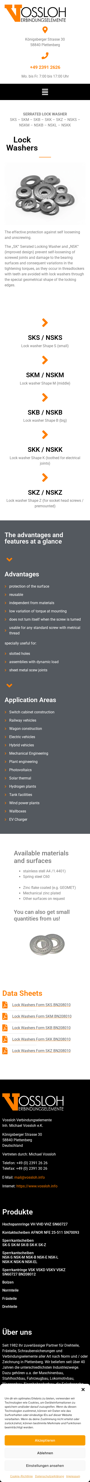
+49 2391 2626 (45, 67)
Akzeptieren (45, 1440)
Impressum (73, 1476)
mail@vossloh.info (29, 1177)
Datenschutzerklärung (49, 1476)
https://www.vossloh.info (36, 1186)
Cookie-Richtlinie (21, 1476)
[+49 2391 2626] (45, 55)
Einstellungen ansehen (45, 1465)
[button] (83, 1389)
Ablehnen (45, 1453)
